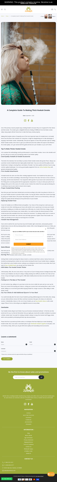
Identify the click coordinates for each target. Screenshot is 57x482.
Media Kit (28, 453)
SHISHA (28, 413)
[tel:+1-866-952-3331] (55, 9)
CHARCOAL (28, 419)
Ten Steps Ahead (39, 476)
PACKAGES (28, 424)
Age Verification (28, 437)
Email (31, 342)
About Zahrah (28, 435)
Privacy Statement (28, 440)
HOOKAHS (28, 417)
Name (2, 342)
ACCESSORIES (28, 422)
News (7, 16)
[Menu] (1, 9)
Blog (28, 433)
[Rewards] (51, 474)
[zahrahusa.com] (28, 9)
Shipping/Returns (28, 442)
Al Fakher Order (28, 451)
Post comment (6, 358)
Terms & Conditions (28, 444)
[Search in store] (4, 9)
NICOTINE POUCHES (28, 415)
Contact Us (28, 446)
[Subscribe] (41, 377)
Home (2, 16)
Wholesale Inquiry (28, 449)
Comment (3, 348)
